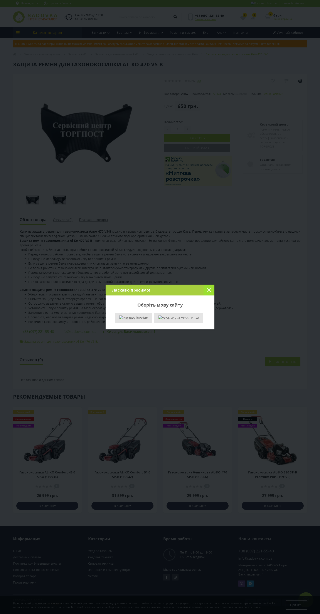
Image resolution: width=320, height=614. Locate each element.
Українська (189, 317)
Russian (141, 317)
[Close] (209, 290)
